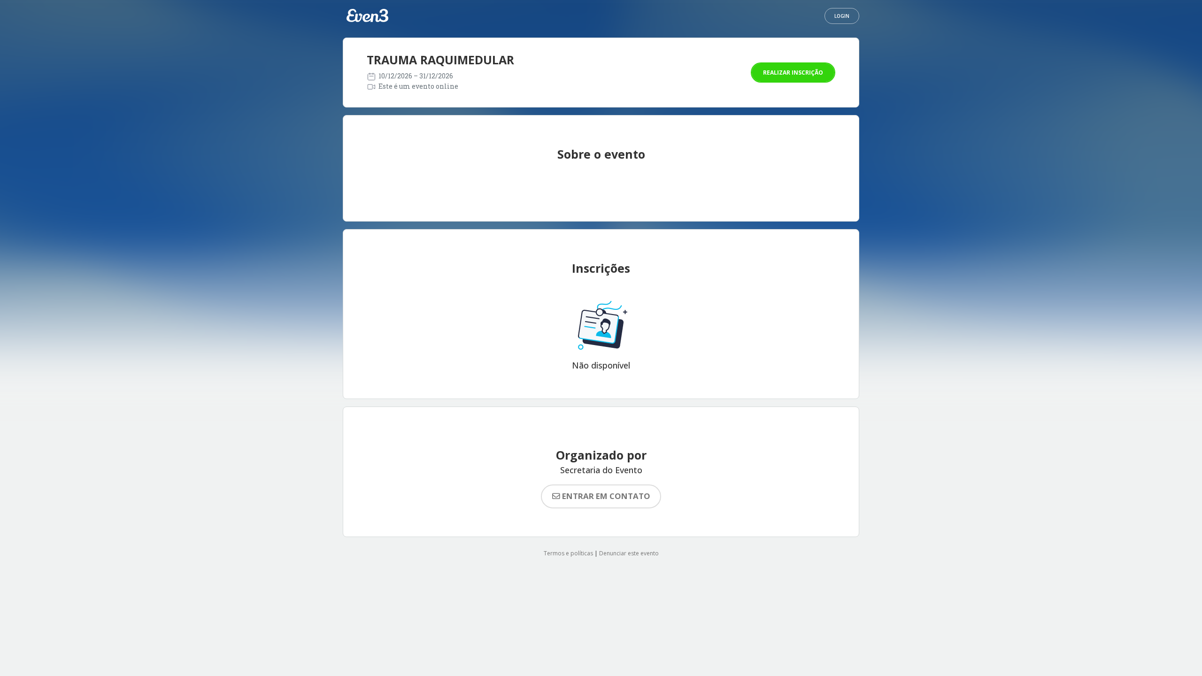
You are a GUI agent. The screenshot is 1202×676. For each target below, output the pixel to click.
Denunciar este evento (629, 553)
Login (841, 16)
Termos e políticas (568, 553)
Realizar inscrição (793, 73)
